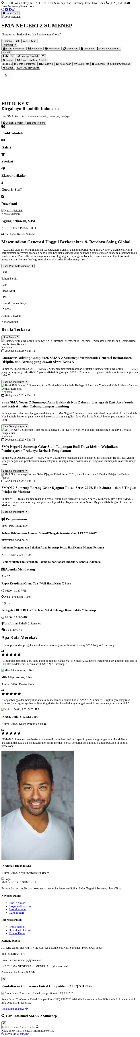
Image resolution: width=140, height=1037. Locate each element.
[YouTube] (6, 9)
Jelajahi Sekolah (14, 122)
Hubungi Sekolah (29, 56)
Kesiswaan (54, 48)
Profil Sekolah (17, 902)
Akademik (36, 48)
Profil (17, 41)
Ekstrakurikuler (17, 909)
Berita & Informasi (15, 48)
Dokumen (88, 48)
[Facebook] (10, 9)
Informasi (8, 44)
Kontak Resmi (17, 933)
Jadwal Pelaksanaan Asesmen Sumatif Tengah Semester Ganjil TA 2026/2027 (49, 533)
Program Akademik (20, 906)
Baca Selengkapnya (14, 382)
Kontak (6, 52)
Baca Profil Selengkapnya (17, 266)
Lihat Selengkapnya (13, 1008)
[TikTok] (13, 9)
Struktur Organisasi (109, 48)
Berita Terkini (17, 926)
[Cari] (12, 56)
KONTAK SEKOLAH (28, 67)
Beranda (7, 41)
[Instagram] (2, 9)
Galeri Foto (72, 48)
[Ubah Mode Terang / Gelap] (5, 56)
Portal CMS (11, 13)
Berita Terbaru (37, 122)
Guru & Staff (29, 41)
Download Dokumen (21, 930)
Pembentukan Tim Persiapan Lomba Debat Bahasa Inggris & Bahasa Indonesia (51, 561)
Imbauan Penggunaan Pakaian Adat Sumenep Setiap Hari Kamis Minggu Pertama (52, 547)
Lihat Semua (10, 337)
